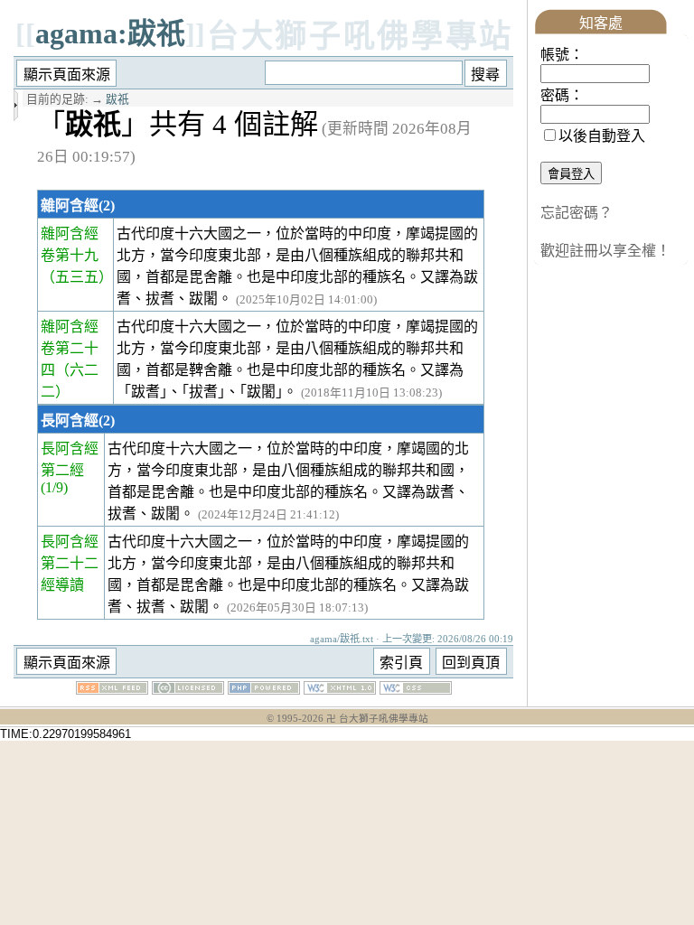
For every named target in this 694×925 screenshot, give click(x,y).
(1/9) (54, 487)
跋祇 (117, 99)
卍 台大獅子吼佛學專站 (377, 719)
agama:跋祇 (110, 33)
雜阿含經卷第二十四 (69, 348)
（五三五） (77, 277)
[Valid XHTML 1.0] (340, 689)
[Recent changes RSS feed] (112, 689)
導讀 (69, 585)
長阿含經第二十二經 (69, 563)
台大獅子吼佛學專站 (360, 36)
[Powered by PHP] (264, 689)
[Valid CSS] (416, 689)
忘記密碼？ (576, 212)
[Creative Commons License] (188, 689)
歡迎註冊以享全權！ (605, 250)
